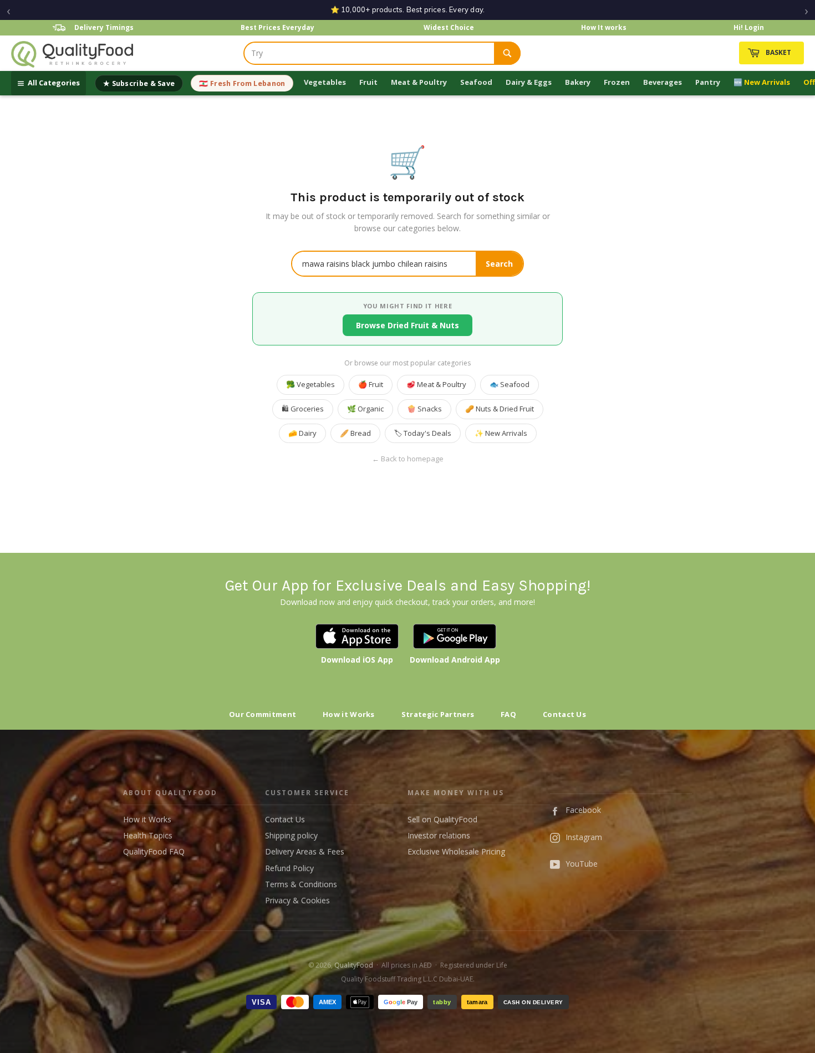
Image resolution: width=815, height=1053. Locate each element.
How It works (603, 27)
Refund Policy (289, 868)
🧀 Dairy (302, 433)
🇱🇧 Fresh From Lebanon (242, 83)
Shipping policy (291, 835)
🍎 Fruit (370, 384)
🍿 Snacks (424, 409)
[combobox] (369, 53)
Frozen (617, 82)
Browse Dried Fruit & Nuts (407, 325)
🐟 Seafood (509, 384)
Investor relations (438, 835)
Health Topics (147, 835)
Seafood (476, 82)
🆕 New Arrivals (761, 82)
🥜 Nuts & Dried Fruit (499, 409)
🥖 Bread (355, 433)
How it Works (349, 714)
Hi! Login (748, 27)
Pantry (707, 82)
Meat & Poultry (419, 82)
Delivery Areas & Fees (304, 851)
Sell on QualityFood (442, 819)
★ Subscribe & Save (139, 83)
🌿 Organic (365, 409)
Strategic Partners (437, 714)
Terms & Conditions (301, 884)
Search (499, 263)
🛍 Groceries (303, 409)
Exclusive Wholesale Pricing (456, 851)
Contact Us (564, 714)
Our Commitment (262, 714)
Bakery (577, 82)
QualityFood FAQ (154, 851)
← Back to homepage (408, 459)
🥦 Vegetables (310, 384)
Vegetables (325, 82)
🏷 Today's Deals (422, 433)
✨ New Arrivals (501, 433)
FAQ (508, 714)
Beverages (662, 82)
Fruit (368, 82)
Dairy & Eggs (529, 82)
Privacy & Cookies (297, 900)
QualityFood (353, 965)
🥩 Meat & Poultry (436, 384)
